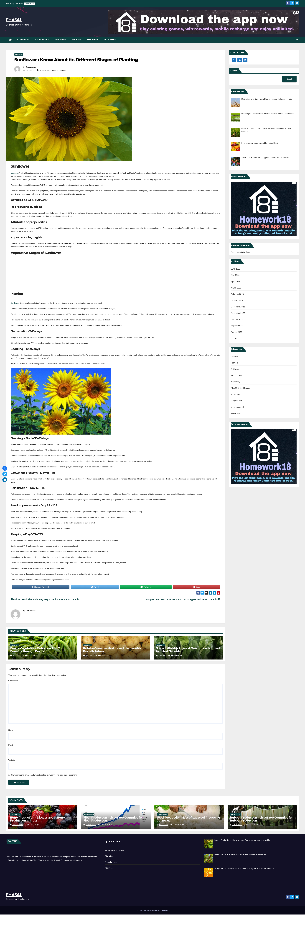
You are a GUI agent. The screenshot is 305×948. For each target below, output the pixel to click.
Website (11, 760)
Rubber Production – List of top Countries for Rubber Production (261, 819)
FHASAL (14, 19)
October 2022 (237, 319)
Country (77, 40)
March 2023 (236, 288)
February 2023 (237, 294)
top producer (236, 401)
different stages (45, 70)
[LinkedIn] (4, 479)
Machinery (93, 40)
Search (234, 71)
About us (109, 868)
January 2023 (237, 300)
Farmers (234, 363)
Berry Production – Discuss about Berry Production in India (37, 819)
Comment (13, 681)
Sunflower (62, 70)
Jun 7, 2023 (237, 825)
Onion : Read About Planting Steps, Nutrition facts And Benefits (46, 599)
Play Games (110, 40)
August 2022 (236, 332)
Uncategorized (237, 407)
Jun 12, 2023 (91, 825)
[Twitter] (4, 474)
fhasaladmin (31, 67)
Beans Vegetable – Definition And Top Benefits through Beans (36, 650)
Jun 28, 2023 (17, 825)
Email (11, 745)
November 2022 (238, 313)
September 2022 (238, 326)
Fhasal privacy (111, 862)
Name (11, 730)
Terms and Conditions (114, 850)
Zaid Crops (60, 40)
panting (55, 70)
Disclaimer (109, 856)
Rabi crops (23, 40)
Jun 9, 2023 (163, 825)
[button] (297, 40)
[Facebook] (4, 468)
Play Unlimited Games (240, 388)
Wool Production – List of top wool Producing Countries (188, 819)
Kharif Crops (42, 40)
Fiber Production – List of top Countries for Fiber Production (113, 819)
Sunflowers (15, 303)
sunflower (14, 173)
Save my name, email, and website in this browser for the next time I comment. (44, 775)
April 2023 (235, 282)
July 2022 (235, 338)
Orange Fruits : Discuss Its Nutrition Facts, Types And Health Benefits (181, 599)
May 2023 (235, 275)
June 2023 (235, 269)
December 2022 (238, 307)
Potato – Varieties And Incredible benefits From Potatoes (112, 650)
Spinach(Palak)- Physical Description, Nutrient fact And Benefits (188, 650)
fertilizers (235, 369)
